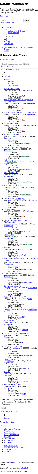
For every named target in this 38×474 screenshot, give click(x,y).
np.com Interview (10, 359)
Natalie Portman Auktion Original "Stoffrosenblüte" (16, 221)
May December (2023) (12, 89)
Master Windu (12, 136)
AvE (8, 90)
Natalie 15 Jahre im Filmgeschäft (16, 147)
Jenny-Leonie (12, 224)
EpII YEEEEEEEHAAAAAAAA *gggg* (18, 333)
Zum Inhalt (4, 16)
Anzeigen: (5, 400)
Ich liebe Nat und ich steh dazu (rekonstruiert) (20, 308)
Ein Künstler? (9, 321)
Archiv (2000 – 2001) (11, 123)
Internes (31, 211)
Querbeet (7, 138)
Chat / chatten (9, 235)
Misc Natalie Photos (11, 173)
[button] (7, 76)
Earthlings (7, 248)
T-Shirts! (7, 372)
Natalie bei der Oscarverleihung (15, 198)
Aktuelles (31, 103)
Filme (30, 90)
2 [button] (4, 74)
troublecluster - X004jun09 (13, 273)
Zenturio (10, 322)
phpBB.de (25, 468)
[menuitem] (17, 31)
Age (8, 288)
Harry (9, 200)
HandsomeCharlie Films (13, 185)
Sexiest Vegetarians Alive (13, 286)
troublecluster (12, 262)
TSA (8, 310)
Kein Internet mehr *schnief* (14, 346)
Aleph (9, 249)
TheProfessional (13, 348)
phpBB (11, 463)
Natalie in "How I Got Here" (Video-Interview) (20, 112)
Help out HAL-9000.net (12, 384)
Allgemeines (32, 125)
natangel (10, 373)
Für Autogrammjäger (11, 134)
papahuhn (10, 361)
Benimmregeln (9, 209)
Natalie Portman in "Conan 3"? (15, 297)
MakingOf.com (9, 160)
